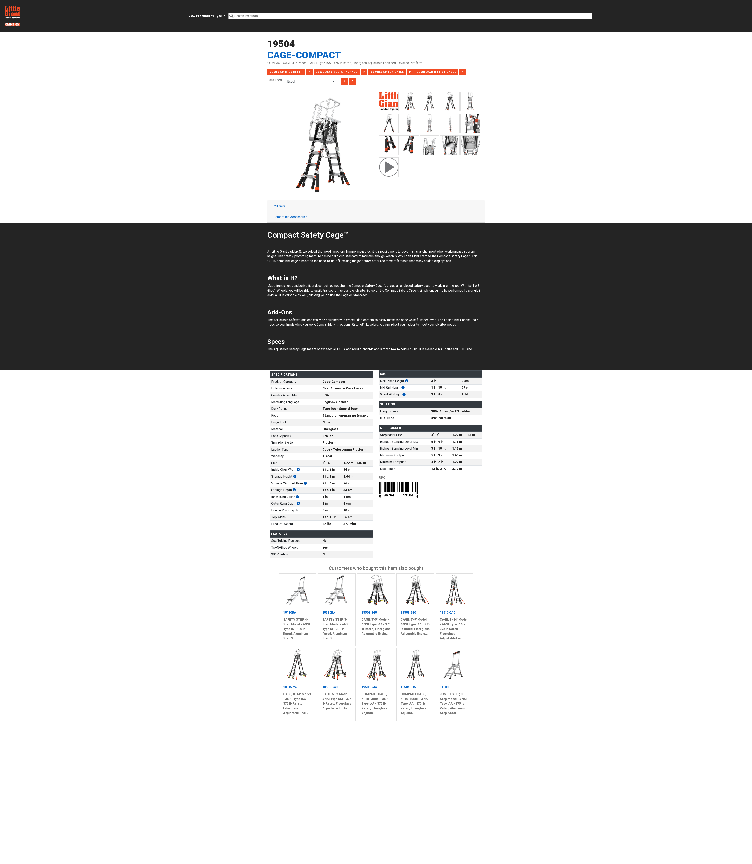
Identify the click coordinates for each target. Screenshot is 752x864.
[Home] (12, 16)
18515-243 (290, 687)
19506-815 (408, 687)
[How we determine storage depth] (294, 490)
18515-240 (447, 612)
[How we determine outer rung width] (298, 503)
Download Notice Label (436, 72)
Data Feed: (275, 80)
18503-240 (369, 612)
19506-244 (369, 687)
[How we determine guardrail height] (404, 394)
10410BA (289, 612)
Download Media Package (337, 72)
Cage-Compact (304, 55)
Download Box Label (387, 72)
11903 (444, 687)
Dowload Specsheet (286, 72)
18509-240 (408, 612)
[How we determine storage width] (305, 483)
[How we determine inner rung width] (297, 497)
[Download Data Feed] (344, 81)
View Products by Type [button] (205, 16)
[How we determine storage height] (294, 476)
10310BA (328, 612)
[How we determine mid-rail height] (403, 387)
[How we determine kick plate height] (406, 381)
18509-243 (330, 687)
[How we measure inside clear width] (298, 469)
